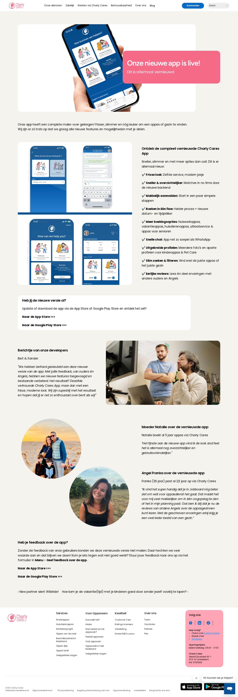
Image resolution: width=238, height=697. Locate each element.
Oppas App (62, 646)
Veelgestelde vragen (66, 655)
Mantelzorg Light (64, 629)
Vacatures (149, 624)
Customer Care (123, 619)
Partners (148, 629)
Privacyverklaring (66, 690)
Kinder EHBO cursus (125, 633)
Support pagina (212, 633)
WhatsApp (196, 639)
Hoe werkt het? (92, 619)
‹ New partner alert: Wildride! (38, 592)
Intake (88, 624)
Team (147, 619)
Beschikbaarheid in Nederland (66, 640)
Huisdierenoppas (65, 624)
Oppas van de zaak (66, 633)
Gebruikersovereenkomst (17, 690)
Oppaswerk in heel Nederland (94, 647)
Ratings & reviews (124, 624)
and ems (166, 690)
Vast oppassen (93, 641)
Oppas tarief (62, 650)
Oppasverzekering (121, 690)
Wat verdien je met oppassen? (95, 630)
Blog (152, 5)
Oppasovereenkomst (42, 690)
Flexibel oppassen (94, 636)
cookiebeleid (140, 690)
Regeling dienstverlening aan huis (93, 690)
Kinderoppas (62, 619)
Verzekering (120, 629)
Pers (146, 633)
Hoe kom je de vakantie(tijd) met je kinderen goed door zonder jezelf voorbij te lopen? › (125, 592)
